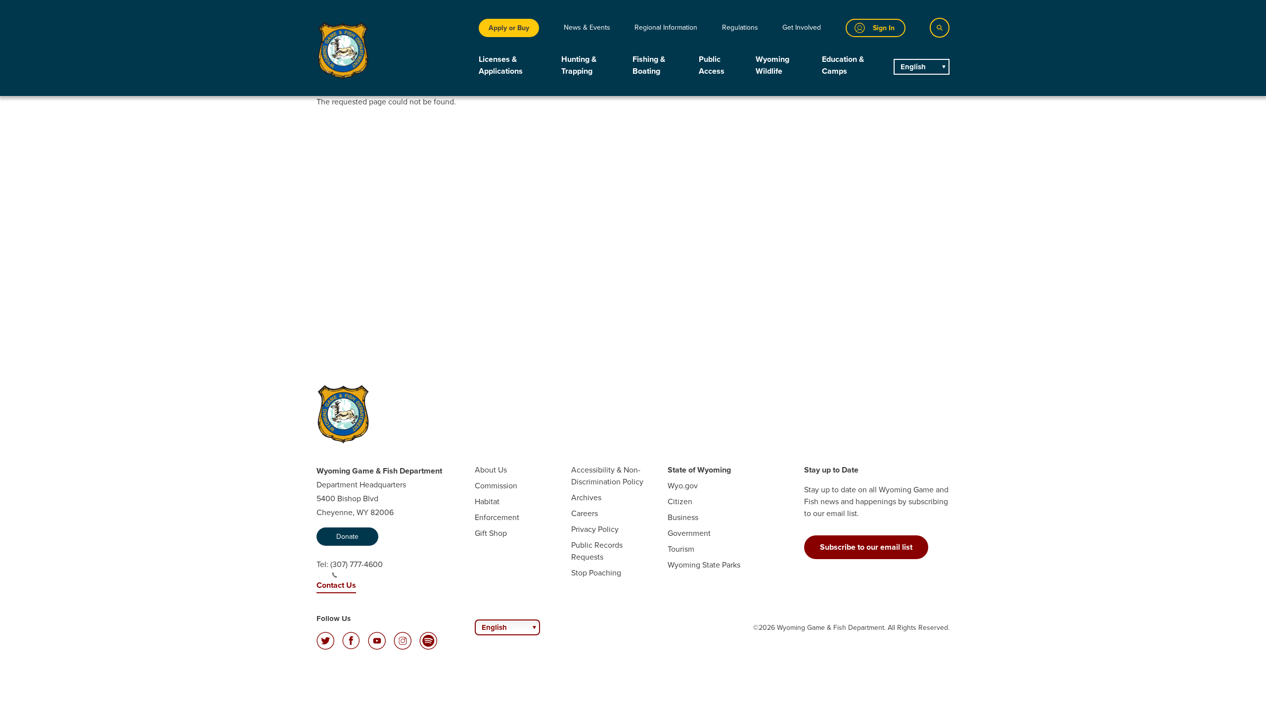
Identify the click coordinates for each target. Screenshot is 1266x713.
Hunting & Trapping (578, 65)
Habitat (487, 501)
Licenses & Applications (501, 65)
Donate (347, 536)
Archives (586, 497)
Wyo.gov (683, 485)
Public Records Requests (597, 551)
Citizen (680, 501)
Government (689, 533)
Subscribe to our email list (866, 547)
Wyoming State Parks (704, 564)
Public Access (711, 65)
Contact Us (336, 585)
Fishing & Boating (649, 65)
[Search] (940, 28)
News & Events (587, 27)
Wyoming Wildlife (772, 65)
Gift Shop (491, 533)
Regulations (740, 27)
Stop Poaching (596, 572)
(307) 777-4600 (356, 564)
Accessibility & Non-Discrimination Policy (607, 475)
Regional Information (665, 27)
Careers (584, 513)
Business (683, 517)
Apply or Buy (509, 28)
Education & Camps (843, 65)
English (913, 66)
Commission (496, 485)
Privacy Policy (595, 529)
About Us (491, 469)
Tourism (681, 549)
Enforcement (497, 517)
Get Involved (801, 27)
